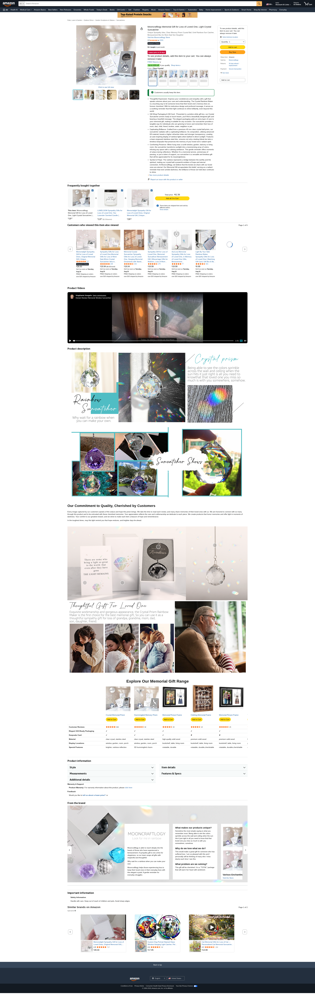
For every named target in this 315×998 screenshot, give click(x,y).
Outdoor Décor (89, 20)
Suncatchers (120, 20)
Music (153, 10)
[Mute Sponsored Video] (123, 937)
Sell (129, 10)
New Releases (65, 10)
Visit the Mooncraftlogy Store (159, 37)
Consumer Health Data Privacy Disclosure (160, 986)
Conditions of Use (127, 986)
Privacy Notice (139, 986)
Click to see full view (106, 87)
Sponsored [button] (70, 910)
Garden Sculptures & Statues (105, 20)
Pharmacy (273, 10)
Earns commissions (99, 295)
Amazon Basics (40, 10)
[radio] (78, 95)
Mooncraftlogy (233, 60)
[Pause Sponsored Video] (123, 932)
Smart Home (246, 10)
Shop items (175, 65)
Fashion (137, 10)
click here (128, 788)
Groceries (77, 10)
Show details (164, 209)
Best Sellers (52, 10)
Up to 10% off (153, 65)
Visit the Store (228, 878)
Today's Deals (101, 10)
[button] (5, 9)
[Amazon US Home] (134, 979)
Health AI (14, 10)
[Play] (69, 341)
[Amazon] (9, 4)
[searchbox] (140, 3)
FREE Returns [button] (153, 62)
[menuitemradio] (241, 341)
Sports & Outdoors (232, 10)
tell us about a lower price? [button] (94, 795)
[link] (110, 198)
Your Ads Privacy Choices (184, 986)
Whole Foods (89, 10)
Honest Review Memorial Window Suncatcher (93, 298)
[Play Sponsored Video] (157, 927)
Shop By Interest (260, 10)
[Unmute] (245, 340)
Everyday (283, 10)
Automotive (192, 10)
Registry (145, 10)
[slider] (153, 340)
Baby (201, 10)
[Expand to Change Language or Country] (272, 4)
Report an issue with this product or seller (166, 179)
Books (112, 10)
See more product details (159, 175)
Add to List (225, 80)
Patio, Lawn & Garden (74, 20)
